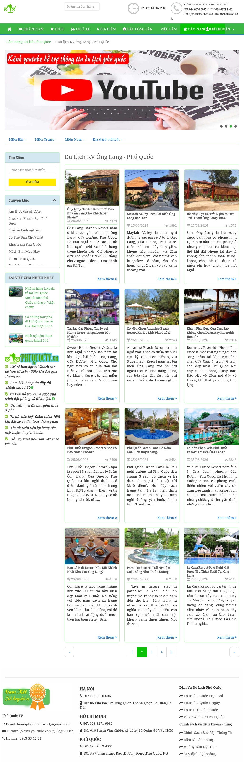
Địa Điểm (107, 29)
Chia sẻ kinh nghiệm (25, 230)
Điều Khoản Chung (199, 739)
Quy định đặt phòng (200, 753)
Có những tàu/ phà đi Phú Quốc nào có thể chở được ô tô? (39, 321)
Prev (13, 92)
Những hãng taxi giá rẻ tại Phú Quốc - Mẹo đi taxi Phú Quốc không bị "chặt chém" (40, 297)
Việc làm (168, 29)
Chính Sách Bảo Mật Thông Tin (208, 732)
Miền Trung (44, 139)
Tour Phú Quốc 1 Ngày (202, 702)
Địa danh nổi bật (106, 139)
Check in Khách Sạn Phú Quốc (28, 220)
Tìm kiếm (32, 182)
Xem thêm (106, 279)
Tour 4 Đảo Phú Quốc (201, 710)
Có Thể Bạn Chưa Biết (26, 237)
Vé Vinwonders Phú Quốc (204, 716)
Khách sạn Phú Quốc (25, 244)
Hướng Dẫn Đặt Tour (200, 746)
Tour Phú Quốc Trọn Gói (203, 695)
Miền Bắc (16, 139)
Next (231, 92)
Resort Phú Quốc (22, 258)
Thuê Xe (82, 29)
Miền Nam (73, 139)
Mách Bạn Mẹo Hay (24, 251)
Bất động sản (139, 29)
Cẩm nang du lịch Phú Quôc (28, 41)
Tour (59, 29)
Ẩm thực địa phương (25, 211)
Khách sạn (32, 29)
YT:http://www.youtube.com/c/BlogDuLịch (40, 731)
